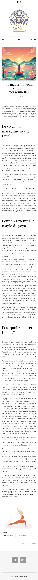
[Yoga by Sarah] (19, 20)
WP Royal (24, 576)
